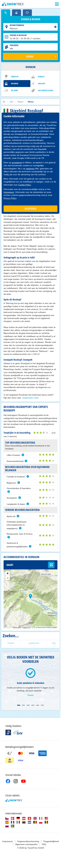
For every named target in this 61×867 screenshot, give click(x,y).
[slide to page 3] (28, 705)
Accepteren (30, 208)
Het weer (14, 90)
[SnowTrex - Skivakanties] (14, 800)
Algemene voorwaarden (26, 844)
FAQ (44, 844)
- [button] (8, 578)
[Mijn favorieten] (27, 12)
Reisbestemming (17, 25)
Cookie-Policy (24, 185)
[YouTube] (23, 781)
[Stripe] (20, 760)
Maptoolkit (41, 627)
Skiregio (41, 76)
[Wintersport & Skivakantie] (13, 4)
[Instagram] (15, 781)
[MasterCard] (20, 753)
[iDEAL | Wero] (9, 760)
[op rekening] (9, 753)
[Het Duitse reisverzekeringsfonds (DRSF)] (8, 732)
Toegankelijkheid (51, 841)
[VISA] (31, 753)
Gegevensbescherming (28, 841)
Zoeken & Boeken (30, 19)
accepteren (17, 162)
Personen (14, 45)
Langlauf (41, 83)
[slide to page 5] (37, 705)
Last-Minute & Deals (45, 90)
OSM (48, 627)
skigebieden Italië (30, 398)
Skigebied (14, 83)
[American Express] (42, 753)
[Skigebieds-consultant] (16, 12)
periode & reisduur (18, 35)
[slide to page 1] (18, 705)
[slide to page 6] (42, 705)
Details (30, 695)
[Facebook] (8, 781)
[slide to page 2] (23, 705)
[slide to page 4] (32, 705)
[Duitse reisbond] (18, 732)
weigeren (30, 168)
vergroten (51, 565)
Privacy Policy (10, 198)
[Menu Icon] (56, 4)
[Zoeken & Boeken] (5, 12)
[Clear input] (55, 27)
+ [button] (8, 573)
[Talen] (7, 818)
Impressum (9, 192)
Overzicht (15, 76)
